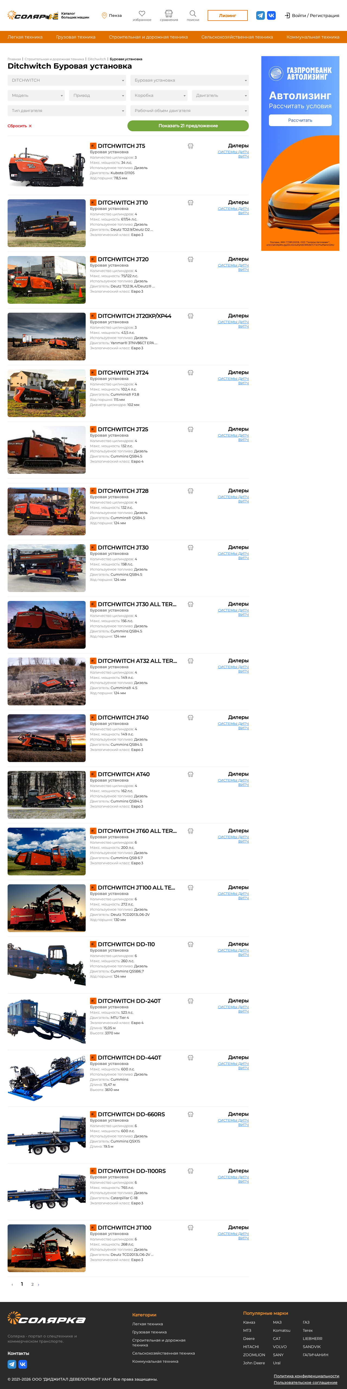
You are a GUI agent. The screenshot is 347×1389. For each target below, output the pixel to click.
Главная (14, 59)
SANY (278, 1354)
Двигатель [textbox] (207, 95)
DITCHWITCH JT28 (123, 491)
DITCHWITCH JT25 (123, 429)
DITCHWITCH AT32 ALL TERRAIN (138, 661)
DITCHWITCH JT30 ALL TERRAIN (138, 604)
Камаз (249, 1322)
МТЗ (247, 1330)
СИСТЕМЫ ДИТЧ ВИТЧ (233, 154)
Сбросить (17, 126)
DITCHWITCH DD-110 (126, 944)
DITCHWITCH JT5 (121, 146)
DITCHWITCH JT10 (123, 202)
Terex (308, 1330)
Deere (249, 1338)
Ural (277, 1363)
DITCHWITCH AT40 (124, 774)
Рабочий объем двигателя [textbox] (163, 110)
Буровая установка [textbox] (155, 80)
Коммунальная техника (313, 37)
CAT (277, 1338)
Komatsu (281, 1330)
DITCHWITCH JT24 (123, 372)
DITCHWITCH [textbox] (26, 80)
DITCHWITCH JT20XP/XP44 (134, 316)
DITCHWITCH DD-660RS (131, 1114)
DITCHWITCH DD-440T (129, 1057)
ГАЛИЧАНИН (316, 1354)
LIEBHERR (312, 1338)
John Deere (254, 1363)
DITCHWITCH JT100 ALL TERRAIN (138, 887)
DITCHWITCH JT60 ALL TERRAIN (138, 831)
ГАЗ (306, 1322)
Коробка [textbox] (144, 95)
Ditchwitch (97, 59)
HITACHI (251, 1346)
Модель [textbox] (20, 95)
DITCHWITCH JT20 (123, 259)
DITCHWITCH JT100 (124, 1227)
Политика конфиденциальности (306, 1376)
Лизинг (227, 15)
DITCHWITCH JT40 (123, 717)
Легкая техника (25, 37)
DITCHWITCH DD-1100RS (132, 1171)
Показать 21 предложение (188, 125)
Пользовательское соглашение (306, 1382)
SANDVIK (312, 1346)
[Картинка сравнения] (190, 146)
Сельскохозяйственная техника (237, 37)
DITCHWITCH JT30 (123, 547)
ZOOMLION (254, 1354)
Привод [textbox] (81, 95)
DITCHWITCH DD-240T (129, 1001)
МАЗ (277, 1322)
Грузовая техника (75, 37)
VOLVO (280, 1346)
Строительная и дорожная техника (148, 37)
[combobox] (67, 80)
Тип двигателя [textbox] (27, 110)
